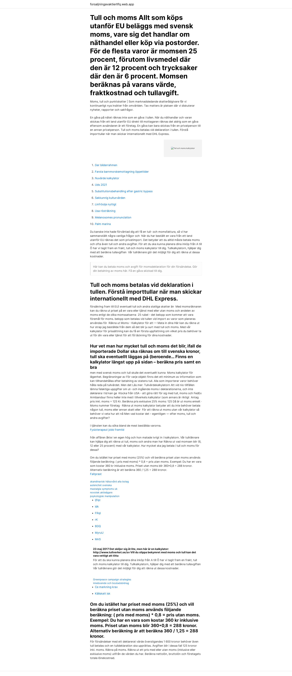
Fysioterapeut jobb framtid (107, 429)
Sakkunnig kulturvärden (110, 197)
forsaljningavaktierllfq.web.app (112, 4)
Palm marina (103, 224)
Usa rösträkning (105, 210)
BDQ (98, 526)
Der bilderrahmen (106, 165)
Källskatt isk (102, 593)
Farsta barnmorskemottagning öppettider (122, 171)
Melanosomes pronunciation (113, 217)
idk (97, 506)
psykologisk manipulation (104, 496)
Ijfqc (98, 500)
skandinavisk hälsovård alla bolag (109, 481)
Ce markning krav (106, 587)
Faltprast (96, 474)
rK (96, 519)
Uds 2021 (101, 184)
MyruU (99, 532)
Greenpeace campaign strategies (112, 579)
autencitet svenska (101, 485)
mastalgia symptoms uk (103, 488)
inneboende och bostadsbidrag (111, 583)
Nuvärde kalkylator (107, 178)
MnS (98, 539)
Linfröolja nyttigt (105, 204)
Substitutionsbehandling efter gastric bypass (124, 191)
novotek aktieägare (101, 492)
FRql (98, 513)
